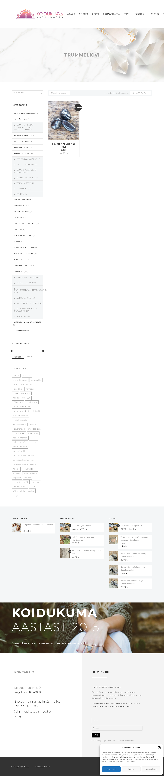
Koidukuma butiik (21, 407)
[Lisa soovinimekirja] (67, 153)
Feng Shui (17, 389)
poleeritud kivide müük (24, 455)
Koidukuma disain (21, 411)
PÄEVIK (127, 14)
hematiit (29, 389)
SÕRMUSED (21, 316)
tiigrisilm (17, 478)
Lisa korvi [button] (61, 153)
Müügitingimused (21, 767)
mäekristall (33, 433)
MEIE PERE (139, 14)
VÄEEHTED (18, 272)
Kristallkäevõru (19, 424)
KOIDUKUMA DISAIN (22, 200)
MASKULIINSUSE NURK (27, 303)
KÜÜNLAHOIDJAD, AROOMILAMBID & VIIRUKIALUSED (24, 127)
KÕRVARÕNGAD (23, 298)
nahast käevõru (20, 442)
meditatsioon (34, 429)
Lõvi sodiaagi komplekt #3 (82, 525)
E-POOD (95, 14)
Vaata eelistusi (151, 769)
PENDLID (17, 230)
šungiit (16, 495)
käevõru (33, 424)
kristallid (37, 411)
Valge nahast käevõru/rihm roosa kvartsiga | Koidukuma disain (134, 540)
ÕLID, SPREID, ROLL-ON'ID (24, 224)
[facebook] (15, 717)
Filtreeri (18, 357)
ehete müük (27, 384)
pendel (33, 442)
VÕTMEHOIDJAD (21, 331)
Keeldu (131, 769)
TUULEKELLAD (20, 260)
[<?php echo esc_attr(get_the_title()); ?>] (64, 153)
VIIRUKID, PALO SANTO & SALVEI (27, 322)
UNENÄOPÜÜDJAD (22, 266)
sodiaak (16, 473)
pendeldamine (20, 447)
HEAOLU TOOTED (21, 141)
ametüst (26, 376)
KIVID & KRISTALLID (22, 153)
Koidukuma (31, 402)
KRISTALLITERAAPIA (111, 14)
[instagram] (20, 717)
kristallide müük (20, 415)
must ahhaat (19, 433)
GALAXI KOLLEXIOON (26, 277)
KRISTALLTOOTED (21, 212)
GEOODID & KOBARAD (26, 159)
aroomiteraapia (20, 380)
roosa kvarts (27, 469)
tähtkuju (35, 482)
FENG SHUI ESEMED (22, 135)
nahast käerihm (20, 438)
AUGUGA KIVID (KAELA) (24, 113)
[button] (159, 747)
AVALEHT (71, 14)
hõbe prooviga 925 (21, 398)
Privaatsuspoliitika (42, 767)
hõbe (15, 393)
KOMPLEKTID (19, 206)
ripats (15, 469)
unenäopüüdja (20, 486)
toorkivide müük (20, 482)
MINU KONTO (153, 14)
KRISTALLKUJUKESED (26, 164)
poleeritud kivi (19, 451)
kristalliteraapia (20, 420)
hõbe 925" (25, 393)
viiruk (32, 486)
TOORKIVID (21, 188)
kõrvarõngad (19, 429)
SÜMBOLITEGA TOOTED (24, 248)
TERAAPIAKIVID (23, 183)
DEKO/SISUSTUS (20, 119)
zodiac (31, 491)
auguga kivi (36, 380)
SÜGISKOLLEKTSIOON (23, 236)
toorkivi (27, 478)
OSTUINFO (83, 14)
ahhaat (16, 376)
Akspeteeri (111, 769)
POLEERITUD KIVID (25, 178)
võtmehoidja (19, 491)
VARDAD (20, 194)
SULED (17, 242)
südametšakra (30, 473)
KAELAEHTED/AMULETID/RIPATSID (30, 290)
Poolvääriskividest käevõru (25, 464)
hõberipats (18, 402)
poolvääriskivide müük (23, 460)
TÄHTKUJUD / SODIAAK (23, 254)
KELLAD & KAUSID (21, 147)
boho (15, 384)
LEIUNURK (18, 218)
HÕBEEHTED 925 (24, 283)
